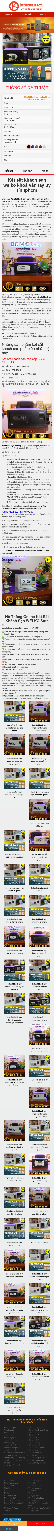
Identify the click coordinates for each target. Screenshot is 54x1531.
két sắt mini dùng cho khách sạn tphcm (14, 1375)
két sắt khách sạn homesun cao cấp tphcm (39, 953)
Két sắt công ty (34, 1442)
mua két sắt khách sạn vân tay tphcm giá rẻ (14, 795)
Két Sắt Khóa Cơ (35, 1452)
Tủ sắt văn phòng (11, 1483)
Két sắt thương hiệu (12, 1447)
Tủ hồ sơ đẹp (9, 1480)
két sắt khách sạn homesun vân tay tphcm (39, 986)
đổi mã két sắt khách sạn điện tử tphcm (39, 1212)
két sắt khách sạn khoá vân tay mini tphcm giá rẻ (14, 761)
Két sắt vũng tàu (10, 1432)
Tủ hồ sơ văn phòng (36, 1498)
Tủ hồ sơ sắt (9, 1485)
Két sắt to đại (9, 1442)
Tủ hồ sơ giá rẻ (10, 1498)
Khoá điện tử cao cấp (12, 1465)
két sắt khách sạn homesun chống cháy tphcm (39, 1310)
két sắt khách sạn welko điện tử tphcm (14, 920)
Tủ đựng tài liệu (10, 1495)
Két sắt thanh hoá (36, 1432)
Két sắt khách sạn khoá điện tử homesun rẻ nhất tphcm (14, 1082)
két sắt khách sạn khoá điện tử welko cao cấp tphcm (39, 728)
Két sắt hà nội (34, 1435)
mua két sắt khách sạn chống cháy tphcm (14, 1410)
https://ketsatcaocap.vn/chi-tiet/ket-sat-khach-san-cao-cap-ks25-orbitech (24, 507)
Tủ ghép (7, 1490)
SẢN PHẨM (27, 14)
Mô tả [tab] (45, 171)
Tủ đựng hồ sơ (34, 1495)
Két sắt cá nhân (35, 1445)
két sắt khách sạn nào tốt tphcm (40, 824)
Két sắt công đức (35, 1450)
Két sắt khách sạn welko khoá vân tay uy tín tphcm (14, 986)
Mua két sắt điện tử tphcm (39, 1081)
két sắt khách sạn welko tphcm (14, 1243)
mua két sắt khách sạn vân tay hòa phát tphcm (39, 1147)
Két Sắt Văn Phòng (36, 1455)
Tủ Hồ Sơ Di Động (11, 1508)
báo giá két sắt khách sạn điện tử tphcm (14, 1212)
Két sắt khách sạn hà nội (38, 1430)
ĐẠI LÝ (43, 14)
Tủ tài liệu (32, 1483)
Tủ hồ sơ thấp (34, 1480)
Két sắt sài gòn (10, 1427)
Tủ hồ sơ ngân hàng (12, 1500)
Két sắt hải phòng (35, 1427)
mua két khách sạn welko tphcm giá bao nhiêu (14, 728)
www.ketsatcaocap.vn (10, 336)
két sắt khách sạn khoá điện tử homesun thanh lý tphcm (40, 1376)
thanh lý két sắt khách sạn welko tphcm (14, 1179)
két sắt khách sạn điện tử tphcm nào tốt (14, 951)
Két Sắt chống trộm (36, 1460)
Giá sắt (7, 1488)
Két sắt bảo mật (10, 1445)
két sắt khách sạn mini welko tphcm (39, 920)
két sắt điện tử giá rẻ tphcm (39, 889)
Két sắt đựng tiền (11, 1437)
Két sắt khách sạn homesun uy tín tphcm (14, 1341)
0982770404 (41, 1523)
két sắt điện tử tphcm (39, 1242)
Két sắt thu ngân (10, 1450)
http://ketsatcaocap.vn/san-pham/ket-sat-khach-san (23, 695)
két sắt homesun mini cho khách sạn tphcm (14, 1275)
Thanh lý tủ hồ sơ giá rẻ (13, 1503)
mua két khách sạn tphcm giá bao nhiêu (39, 1049)
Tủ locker (32, 1490)
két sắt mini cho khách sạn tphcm (40, 1018)
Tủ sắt (31, 1493)
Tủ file (6, 1493)
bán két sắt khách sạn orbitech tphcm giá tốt (14, 855)
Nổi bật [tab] (9, 171)
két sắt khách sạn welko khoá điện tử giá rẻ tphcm (40, 1276)
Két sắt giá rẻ (34, 1440)
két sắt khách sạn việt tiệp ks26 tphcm (14, 889)
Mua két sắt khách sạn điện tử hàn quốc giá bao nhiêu (14, 1310)
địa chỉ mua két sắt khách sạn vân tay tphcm (39, 857)
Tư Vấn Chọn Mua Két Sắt (14, 1452)
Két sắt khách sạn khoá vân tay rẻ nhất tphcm (39, 761)
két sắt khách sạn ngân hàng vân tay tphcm (39, 1180)
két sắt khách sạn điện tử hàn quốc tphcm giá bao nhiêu (14, 1020)
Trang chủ (14, 1523)
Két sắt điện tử (10, 1435)
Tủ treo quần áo (35, 1488)
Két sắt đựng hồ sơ (36, 1457)
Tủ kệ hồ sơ (33, 1510)
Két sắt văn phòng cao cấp (14, 1457)
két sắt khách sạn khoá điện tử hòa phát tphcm (39, 1343)
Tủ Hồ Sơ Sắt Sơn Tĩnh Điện (40, 1508)
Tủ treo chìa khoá (35, 1485)
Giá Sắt (7, 1510)
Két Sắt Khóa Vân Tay (12, 1455)
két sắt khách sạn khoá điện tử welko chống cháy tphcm (39, 1114)
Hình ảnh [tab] (27, 171)
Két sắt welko (34, 1437)
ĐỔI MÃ (10, 14)
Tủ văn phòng (34, 1500)
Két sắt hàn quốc (10, 1440)
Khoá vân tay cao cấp (37, 1462)
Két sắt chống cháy (36, 1447)
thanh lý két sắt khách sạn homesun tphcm (40, 793)
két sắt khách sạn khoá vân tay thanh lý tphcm (14, 1147)
